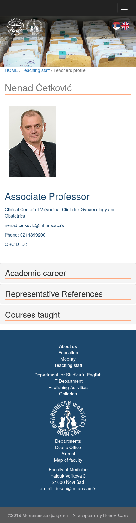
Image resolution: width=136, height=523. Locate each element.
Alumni (68, 453)
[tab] (68, 272)
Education (68, 352)
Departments (68, 441)
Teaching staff (36, 70)
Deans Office (68, 447)
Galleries (68, 393)
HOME (11, 70)
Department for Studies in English (68, 374)
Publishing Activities (68, 387)
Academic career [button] (35, 272)
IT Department (68, 381)
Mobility (68, 359)
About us (68, 346)
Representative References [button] (54, 293)
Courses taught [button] (32, 314)
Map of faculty (68, 460)
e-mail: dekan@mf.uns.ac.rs (68, 488)
